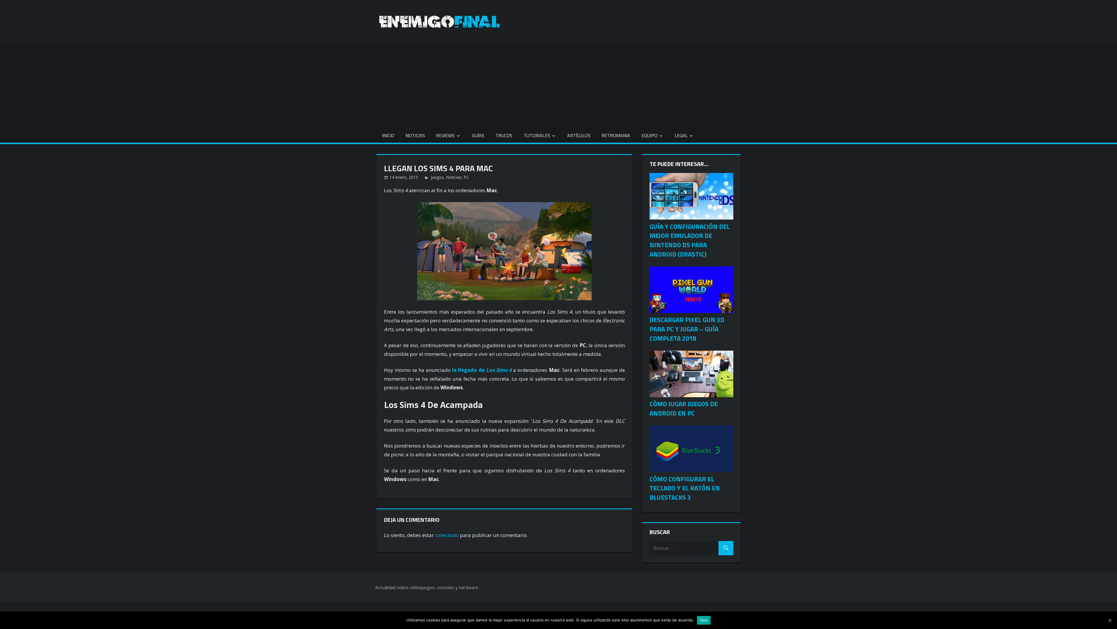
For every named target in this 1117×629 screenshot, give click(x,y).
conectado (447, 535)
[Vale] (1110, 620)
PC (466, 177)
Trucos (503, 135)
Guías (478, 135)
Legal (681, 135)
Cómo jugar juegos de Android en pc (684, 408)
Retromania (616, 135)
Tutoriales (537, 135)
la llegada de (482, 370)
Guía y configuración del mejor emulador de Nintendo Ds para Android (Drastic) (690, 240)
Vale (704, 620)
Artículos (578, 135)
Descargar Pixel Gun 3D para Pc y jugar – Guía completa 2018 (687, 329)
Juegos (437, 177)
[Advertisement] (558, 84)
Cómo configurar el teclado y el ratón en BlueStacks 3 (685, 488)
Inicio (388, 135)
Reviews (445, 135)
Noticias (415, 135)
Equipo (649, 135)
